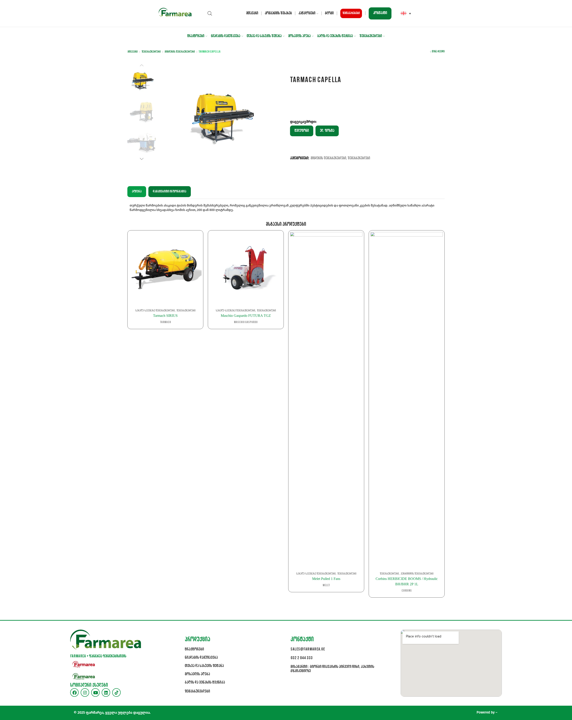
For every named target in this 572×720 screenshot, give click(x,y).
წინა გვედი (438, 51)
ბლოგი (329, 13)
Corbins (407, 590)
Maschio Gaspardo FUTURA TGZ (246, 315)
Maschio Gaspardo (246, 322)
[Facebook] (74, 692)
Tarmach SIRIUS (165, 315)
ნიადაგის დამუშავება (225, 36)
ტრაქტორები (195, 36)
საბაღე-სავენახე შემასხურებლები (155, 310)
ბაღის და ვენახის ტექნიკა (335, 36)
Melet (326, 585)
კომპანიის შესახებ (278, 13)
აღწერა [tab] (137, 191)
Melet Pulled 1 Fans (326, 579)
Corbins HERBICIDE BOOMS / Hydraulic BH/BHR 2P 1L (407, 581)
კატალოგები (307, 13)
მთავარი (252, 13)
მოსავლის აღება (299, 36)
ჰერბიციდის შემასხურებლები (417, 573)
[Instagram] (85, 692)
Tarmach (165, 322)
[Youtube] (95, 692)
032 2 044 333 (301, 658)
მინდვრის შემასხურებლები (180, 51)
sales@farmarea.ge (307, 649)
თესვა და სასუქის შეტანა (264, 36)
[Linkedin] (106, 692)
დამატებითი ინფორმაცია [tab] (169, 191)
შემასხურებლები (371, 36)
